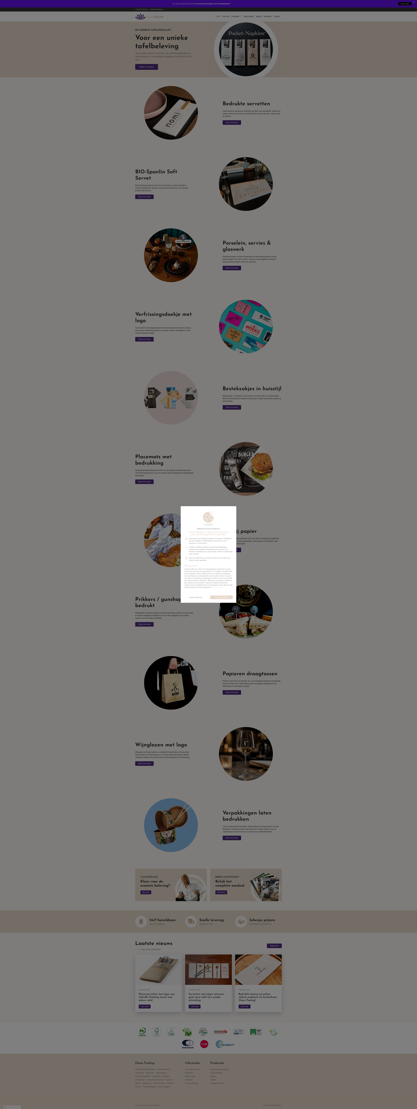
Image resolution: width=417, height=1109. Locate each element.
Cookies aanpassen (195, 597)
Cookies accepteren (221, 597)
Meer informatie (216, 587)
